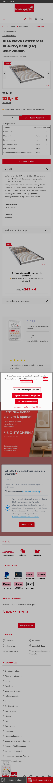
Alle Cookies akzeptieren (27, 402)
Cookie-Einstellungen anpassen (26, 390)
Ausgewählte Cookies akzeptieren (26, 396)
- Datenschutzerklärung (32, 407)
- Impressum (16, 407)
